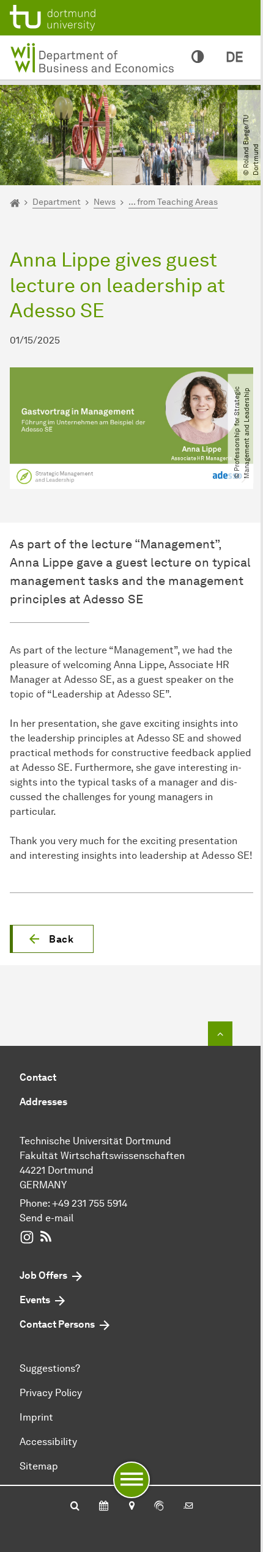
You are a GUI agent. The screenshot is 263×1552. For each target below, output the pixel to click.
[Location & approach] (131, 1506)
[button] (52, 939)
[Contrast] (197, 57)
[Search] (75, 1506)
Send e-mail (46, 1218)
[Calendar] (103, 1506)
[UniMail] (188, 1506)
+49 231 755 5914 (89, 1203)
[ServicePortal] (159, 1506)
